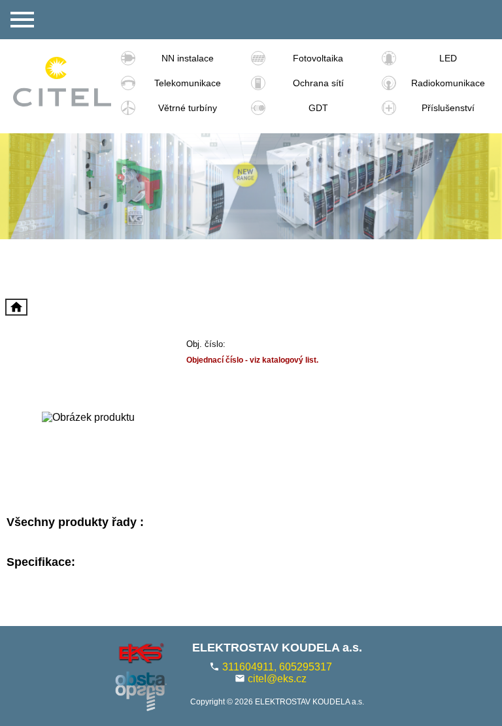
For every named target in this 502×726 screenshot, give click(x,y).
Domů (16, 307)
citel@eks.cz (277, 678)
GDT (318, 108)
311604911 (248, 666)
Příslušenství (448, 108)
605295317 (305, 666)
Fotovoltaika (318, 58)
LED (448, 58)
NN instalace (187, 58)
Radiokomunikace (448, 83)
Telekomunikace (187, 83)
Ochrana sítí (318, 83)
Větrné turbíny (187, 108)
